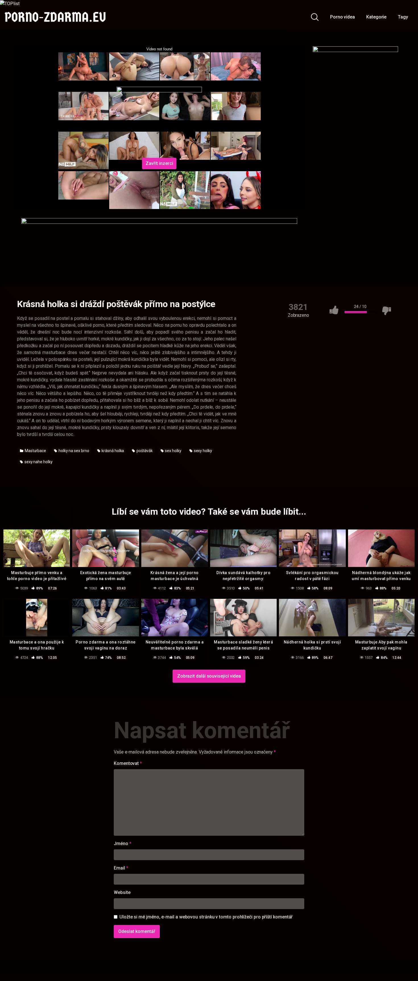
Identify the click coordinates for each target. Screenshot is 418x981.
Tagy (403, 17)
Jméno (122, 843)
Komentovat (128, 763)
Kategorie (376, 17)
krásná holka (112, 450)
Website (122, 892)
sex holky (172, 450)
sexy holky (202, 450)
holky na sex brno (73, 450)
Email (121, 868)
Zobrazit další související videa (209, 676)
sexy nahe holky (38, 462)
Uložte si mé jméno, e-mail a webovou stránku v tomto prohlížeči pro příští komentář (206, 917)
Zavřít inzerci (159, 163)
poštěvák (144, 450)
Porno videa (342, 17)
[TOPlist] (9, 3)
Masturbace (35, 450)
